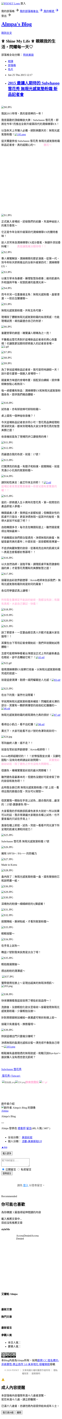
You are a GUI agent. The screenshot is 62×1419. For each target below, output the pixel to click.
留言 (29, 1128)
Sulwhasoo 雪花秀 (11, 1069)
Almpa (4, 1110)
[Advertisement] (31, 180)
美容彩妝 (27, 1137)
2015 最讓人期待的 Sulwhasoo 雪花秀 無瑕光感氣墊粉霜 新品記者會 (34, 89)
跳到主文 (6, 33)
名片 (10, 69)
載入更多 (7, 1153)
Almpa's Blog (16, 24)
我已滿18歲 (8, 1412)
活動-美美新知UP (32, 1141)
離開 (19, 1412)
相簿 (10, 61)
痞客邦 (22, 1128)
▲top (4, 1147)
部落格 (12, 65)
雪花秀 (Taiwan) (11, 1075)
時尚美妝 (28, 54)
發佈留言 (7, 1173)
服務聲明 (36, 1373)
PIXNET (15, 1370)
